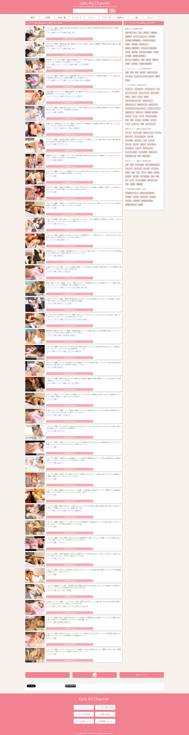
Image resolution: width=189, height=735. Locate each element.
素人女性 (135, 176)
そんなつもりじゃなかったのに (144, 76)
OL (127, 180)
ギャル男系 (129, 140)
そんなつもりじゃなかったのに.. (136, 108)
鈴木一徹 (84, 287)
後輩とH (143, 144)
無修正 (146, 97)
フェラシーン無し (151, 116)
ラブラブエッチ (62, 144)
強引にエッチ (153, 104)
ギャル (144, 172)
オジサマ (151, 140)
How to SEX (155, 93)
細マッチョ (129, 136)
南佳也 (148, 60)
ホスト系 (150, 136)
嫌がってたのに (152, 72)
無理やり (49, 67)
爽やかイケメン (148, 132)
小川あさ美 (66, 271)
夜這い (128, 80)
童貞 (139, 156)
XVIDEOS (136, 200)
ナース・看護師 (141, 180)
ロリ (138, 172)
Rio (48, 240)
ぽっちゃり (138, 168)
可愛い (128, 172)
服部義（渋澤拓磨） (139, 56)
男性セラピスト (148, 148)
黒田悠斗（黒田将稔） (132, 48)
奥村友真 (134, 44)
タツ (74, 96)
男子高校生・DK (131, 156)
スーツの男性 (143, 152)
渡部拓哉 (128, 36)
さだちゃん (68, 96)
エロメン (138, 148)
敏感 (157, 176)
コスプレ (153, 120)
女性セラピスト (152, 180)
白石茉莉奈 (87, 80)
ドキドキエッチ (150, 124)
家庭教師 (139, 184)
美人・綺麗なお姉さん (153, 164)
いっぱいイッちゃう (154, 108)
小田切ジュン (143, 44)
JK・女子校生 (145, 176)
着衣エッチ (139, 112)
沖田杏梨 (60, 112)
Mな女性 (128, 176)
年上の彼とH (152, 144)
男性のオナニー (130, 104)
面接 (131, 120)
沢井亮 (79, 96)
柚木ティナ (64, 240)
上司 (145, 140)
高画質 (140, 204)
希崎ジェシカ (78, 64)
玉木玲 (69, 303)
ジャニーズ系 (137, 132)
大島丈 (71, 128)
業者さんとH (153, 152)
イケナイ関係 (51, 32)
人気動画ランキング (132, 193)
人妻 (73, 32)
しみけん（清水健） (145, 52)
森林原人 (60, 160)
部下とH (135, 144)
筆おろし (128, 116)
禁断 (127, 72)
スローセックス (144, 93)
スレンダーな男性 (131, 152)
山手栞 (79, 319)
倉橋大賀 (154, 32)
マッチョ (158, 132)
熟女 (133, 172)
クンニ (135, 116)
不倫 (68, 32)
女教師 (132, 184)
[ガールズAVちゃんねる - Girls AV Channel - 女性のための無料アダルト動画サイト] (94, 4)
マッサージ (68, 287)
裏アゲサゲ (144, 197)
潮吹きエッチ (130, 112)
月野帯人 (87, 64)
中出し (140, 97)
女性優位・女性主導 (151, 112)
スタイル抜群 (139, 164)
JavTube (128, 200)
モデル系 (146, 168)
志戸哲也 (134, 52)
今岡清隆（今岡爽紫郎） (133, 40)
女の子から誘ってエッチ (133, 100)
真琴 (143, 60)
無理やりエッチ (142, 104)
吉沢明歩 (69, 590)
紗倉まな (60, 463)
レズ (158, 89)
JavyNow (152, 197)
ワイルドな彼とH (140, 136)
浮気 (131, 72)
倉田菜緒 (60, 622)
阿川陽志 (152, 36)
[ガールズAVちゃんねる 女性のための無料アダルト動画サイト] (93, 700)
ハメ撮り (138, 120)
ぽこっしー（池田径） (132, 60)
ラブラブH (61, 558)
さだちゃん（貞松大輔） (149, 48)
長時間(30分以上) (131, 204)
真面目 (150, 172)
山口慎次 (134, 63)
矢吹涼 (128, 63)
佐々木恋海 (76, 287)
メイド (132, 180)
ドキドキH (70, 80)
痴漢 (127, 120)
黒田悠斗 (77, 128)
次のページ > (141, 675)
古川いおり (61, 431)
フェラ (141, 116)
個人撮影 (145, 120)
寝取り (77, 383)
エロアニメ (135, 124)
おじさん (128, 144)
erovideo (136, 197)
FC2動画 (128, 197)
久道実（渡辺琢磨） (145, 63)
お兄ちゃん (138, 140)
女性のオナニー (148, 100)
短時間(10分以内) (147, 200)
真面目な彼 (146, 156)
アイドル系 (154, 168)
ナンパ (128, 124)
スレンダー (129, 168)
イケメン (59, 64)
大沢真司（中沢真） (149, 40)
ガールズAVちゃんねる (94, 733)
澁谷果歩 (66, 335)
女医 (127, 184)
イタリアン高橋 (61, 32)
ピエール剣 (61, 590)
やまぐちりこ (62, 224)
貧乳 (152, 176)
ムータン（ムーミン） (140, 36)
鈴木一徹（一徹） (131, 32)
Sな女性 (156, 172)
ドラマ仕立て (139, 89)
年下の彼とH (130, 148)
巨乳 (131, 164)
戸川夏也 (128, 56)
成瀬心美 (78, 351)
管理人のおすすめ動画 (147, 193)
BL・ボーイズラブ (131, 93)
